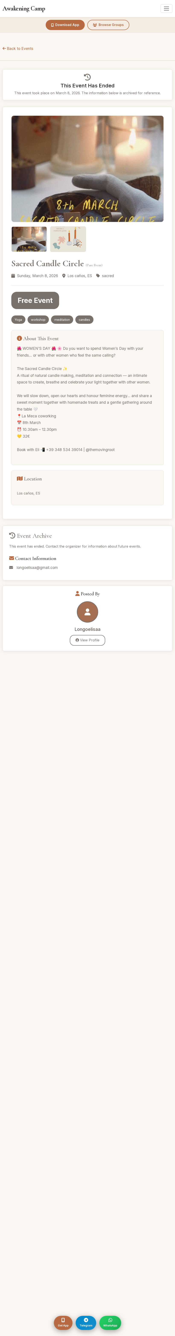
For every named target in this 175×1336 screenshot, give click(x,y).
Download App (67, 25)
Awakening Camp (24, 8)
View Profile (89, 640)
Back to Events (19, 48)
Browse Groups (111, 25)
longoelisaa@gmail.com (37, 567)
